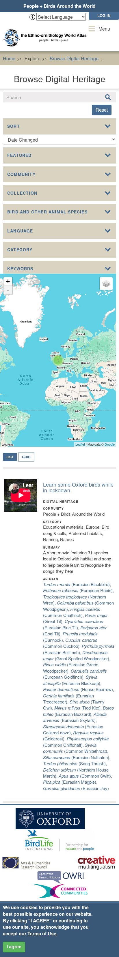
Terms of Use (41, 933)
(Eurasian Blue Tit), (73, 624)
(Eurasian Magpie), (70, 782)
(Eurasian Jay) (76, 788)
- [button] (8, 290)
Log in (103, 15)
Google (110, 444)
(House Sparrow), (78, 689)
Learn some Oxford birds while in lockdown (78, 487)
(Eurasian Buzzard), (78, 711)
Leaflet (80, 444)
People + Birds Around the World (59, 6)
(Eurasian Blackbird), (77, 584)
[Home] (46, 32)
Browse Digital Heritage (74, 58)
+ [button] (8, 281)
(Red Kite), (78, 708)
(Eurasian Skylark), (75, 717)
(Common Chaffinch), (71, 612)
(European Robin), (78, 590)
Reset (102, 109)
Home (9, 58)
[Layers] (106, 283)
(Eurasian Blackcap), (72, 680)
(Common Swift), (85, 776)
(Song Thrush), (75, 763)
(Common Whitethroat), (75, 748)
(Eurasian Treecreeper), (68, 699)
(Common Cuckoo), (70, 643)
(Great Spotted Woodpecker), (76, 655)
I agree (14, 946)
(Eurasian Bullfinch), (78, 649)
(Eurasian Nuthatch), (76, 757)
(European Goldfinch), (75, 674)
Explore (32, 58)
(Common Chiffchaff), (76, 741)
